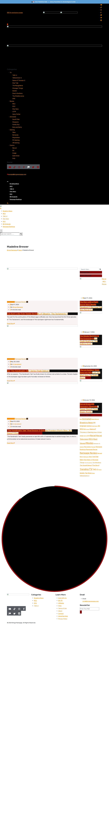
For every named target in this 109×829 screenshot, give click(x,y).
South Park (16, 119)
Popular (93, 446)
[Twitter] (32, 166)
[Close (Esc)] (107, 2)
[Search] (7, 203)
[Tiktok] (14, 166)
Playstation (16, 137)
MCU (13, 104)
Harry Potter (16, 114)
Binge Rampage (18, 307)
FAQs (59, 606)
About (60, 611)
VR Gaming (15, 143)
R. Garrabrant (17, 364)
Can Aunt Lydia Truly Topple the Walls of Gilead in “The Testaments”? (37, 314)
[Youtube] (9, 166)
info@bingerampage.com (91, 601)
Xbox (14, 132)
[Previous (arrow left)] (3, 414)
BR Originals (13, 197)
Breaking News (14, 184)
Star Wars (15, 109)
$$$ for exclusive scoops (15, 12)
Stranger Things (17, 88)
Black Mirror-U (95, 419)
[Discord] (37, 166)
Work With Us (62, 598)
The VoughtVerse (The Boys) (89, 465)
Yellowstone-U (17, 78)
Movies (12, 101)
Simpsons (15, 122)
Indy (13, 158)
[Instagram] (18, 166)
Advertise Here (63, 616)
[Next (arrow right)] (106, 414)
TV (10, 72)
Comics (12, 145)
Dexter (14, 91)
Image (14, 153)
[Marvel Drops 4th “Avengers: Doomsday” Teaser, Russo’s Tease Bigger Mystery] (91, 389)
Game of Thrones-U (18, 80)
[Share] (103, 2)
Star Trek (15, 83)
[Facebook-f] (23, 166)
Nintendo (15, 135)
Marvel (14, 148)
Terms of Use (62, 608)
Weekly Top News (86, 473)
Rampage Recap (91, 449)
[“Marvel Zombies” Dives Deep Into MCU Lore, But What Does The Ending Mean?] (91, 355)
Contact (61, 613)
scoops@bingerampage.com (17, 174)
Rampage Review (88, 453)
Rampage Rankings (16, 199)
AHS (13, 98)
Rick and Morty (17, 127)
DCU (13, 106)
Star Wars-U (88, 460)
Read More (10, 323)
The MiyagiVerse (17, 85)
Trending (84, 469)
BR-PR (60, 600)
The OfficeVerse (96, 462)
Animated (13, 117)
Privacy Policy (62, 619)
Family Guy (16, 124)
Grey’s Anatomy (17, 93)
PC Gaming (16, 140)
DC (13, 150)
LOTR (14, 111)
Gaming (12, 130)
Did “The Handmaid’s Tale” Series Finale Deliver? (28, 371)
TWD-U (14, 75)
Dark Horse (15, 156)
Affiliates (61, 603)
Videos (99, 469)
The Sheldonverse (18, 96)
